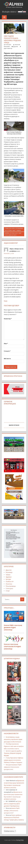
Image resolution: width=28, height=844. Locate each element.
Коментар (8, 319)
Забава (8, 575)
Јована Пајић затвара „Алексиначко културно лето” (11, 810)
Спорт (8, 591)
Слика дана (9, 588)
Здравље (8, 577)
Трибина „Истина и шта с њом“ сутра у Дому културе (13, 234)
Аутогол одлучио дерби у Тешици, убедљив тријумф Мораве (13, 753)
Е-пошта (7, 351)
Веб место (7, 358)
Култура (8, 579)
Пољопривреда (11, 586)
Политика (9, 584)
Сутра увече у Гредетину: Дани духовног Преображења (12, 803)
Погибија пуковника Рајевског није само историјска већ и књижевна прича (13, 746)
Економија (9, 572)
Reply (5, 301)
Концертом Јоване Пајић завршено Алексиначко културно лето (12, 767)
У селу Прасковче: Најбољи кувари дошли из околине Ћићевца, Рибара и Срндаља (13, 760)
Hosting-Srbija (20, 840)
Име (6, 343)
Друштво (15, 46)
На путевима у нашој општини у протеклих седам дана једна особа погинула (13, 739)
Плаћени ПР (9, 581)
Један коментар (8, 48)
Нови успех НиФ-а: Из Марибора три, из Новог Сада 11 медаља (14, 229)
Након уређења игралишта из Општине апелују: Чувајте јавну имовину (14, 817)
